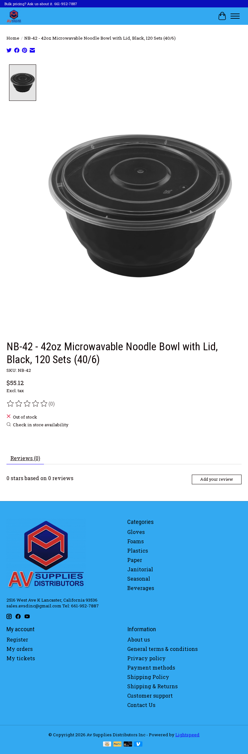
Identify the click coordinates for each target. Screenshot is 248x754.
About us (138, 639)
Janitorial (140, 569)
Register (17, 639)
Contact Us (141, 704)
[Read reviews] (27, 404)
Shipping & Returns (152, 686)
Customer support (150, 695)
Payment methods (151, 667)
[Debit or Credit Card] (128, 744)
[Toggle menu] (235, 16)
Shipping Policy (148, 676)
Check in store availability (40, 425)
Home (12, 38)
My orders (19, 648)
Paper (134, 559)
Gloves (136, 531)
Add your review (216, 479)
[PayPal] (117, 744)
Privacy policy (146, 658)
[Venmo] (138, 744)
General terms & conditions (162, 648)
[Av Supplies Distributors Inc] (13, 16)
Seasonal (138, 578)
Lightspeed (187, 735)
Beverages (140, 588)
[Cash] (107, 744)
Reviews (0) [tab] (25, 458)
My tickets (20, 658)
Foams (135, 541)
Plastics (137, 550)
